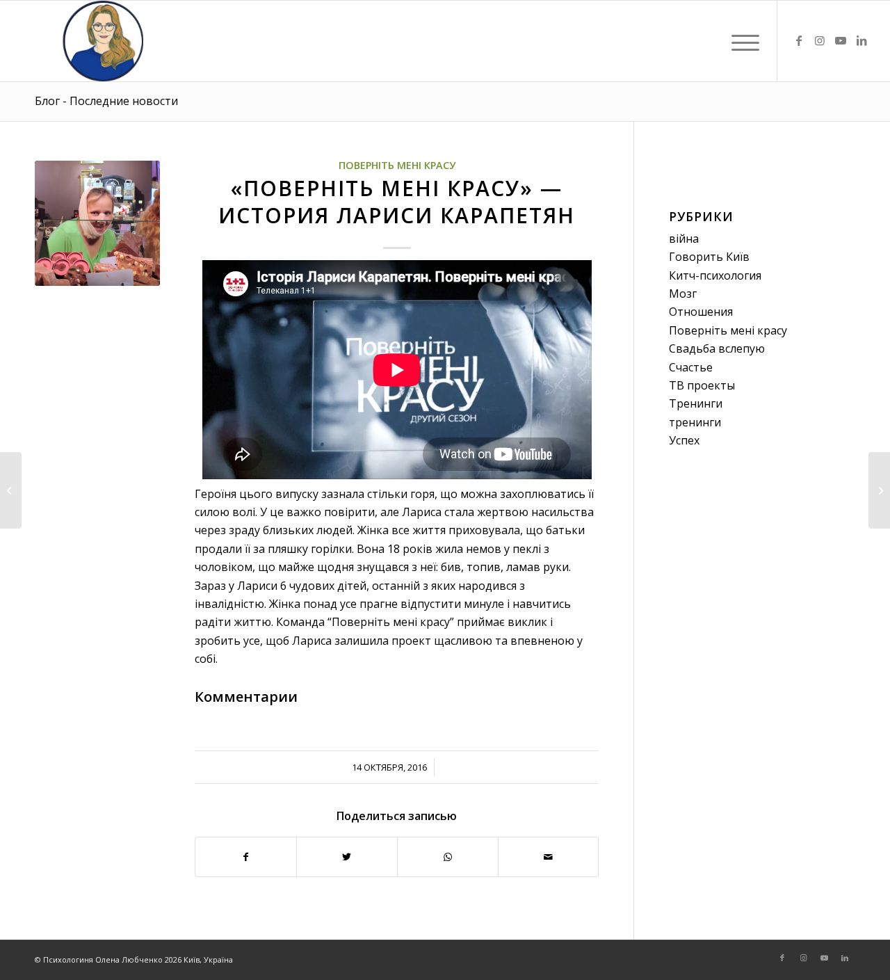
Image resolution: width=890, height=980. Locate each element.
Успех (684, 440)
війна (684, 238)
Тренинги (695, 403)
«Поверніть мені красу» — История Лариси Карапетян (396, 202)
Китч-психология (715, 275)
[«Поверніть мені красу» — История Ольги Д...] (879, 490)
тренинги (695, 422)
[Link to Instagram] (819, 40)
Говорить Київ (709, 256)
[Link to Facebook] (798, 40)
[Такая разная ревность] (11, 490)
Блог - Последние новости (106, 101)
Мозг (683, 293)
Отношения (701, 311)
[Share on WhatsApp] (448, 856)
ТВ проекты (702, 385)
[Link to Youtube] (840, 40)
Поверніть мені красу (397, 165)
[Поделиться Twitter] (347, 856)
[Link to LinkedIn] (861, 40)
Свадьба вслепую (717, 348)
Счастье (691, 367)
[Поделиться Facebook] (245, 856)
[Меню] (740, 41)
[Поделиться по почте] (549, 856)
